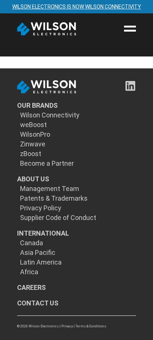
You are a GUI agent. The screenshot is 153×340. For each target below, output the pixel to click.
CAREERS (31, 287)
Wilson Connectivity (49, 115)
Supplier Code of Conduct (58, 217)
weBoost (33, 125)
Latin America (41, 262)
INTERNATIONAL (43, 233)
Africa (29, 272)
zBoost (30, 153)
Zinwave (32, 144)
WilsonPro (35, 134)
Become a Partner (47, 163)
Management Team (49, 188)
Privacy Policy (40, 208)
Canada (31, 243)
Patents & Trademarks (54, 198)
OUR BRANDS (37, 105)
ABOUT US (33, 179)
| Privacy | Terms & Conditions (82, 326)
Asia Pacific (37, 252)
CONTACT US (37, 303)
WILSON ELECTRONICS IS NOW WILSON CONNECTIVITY (76, 7)
